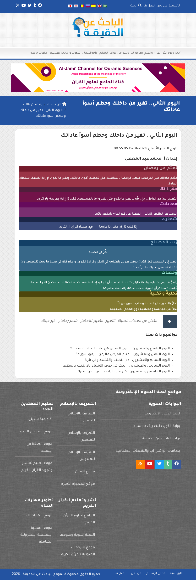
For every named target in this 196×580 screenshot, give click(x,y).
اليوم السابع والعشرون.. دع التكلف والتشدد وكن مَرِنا (127, 360)
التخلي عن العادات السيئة (137, 321)
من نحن (162, 6)
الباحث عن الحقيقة (37, 574)
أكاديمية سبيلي (40, 419)
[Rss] (17, 6)
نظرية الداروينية (133, 53)
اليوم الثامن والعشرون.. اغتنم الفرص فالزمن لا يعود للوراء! (123, 355)
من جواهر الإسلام (110, 53)
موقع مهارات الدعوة (36, 516)
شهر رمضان (67, 321)
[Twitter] (29, 6)
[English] (99, 6)
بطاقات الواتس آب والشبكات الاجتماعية (147, 451)
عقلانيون (54, 53)
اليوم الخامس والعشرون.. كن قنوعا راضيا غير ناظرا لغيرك (123, 372)
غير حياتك (47, 321)
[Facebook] (39, 6)
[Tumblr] (35, 6)
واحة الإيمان (90, 53)
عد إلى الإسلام (155, 573)
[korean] (76, 6)
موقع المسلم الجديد (35, 432)
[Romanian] (82, 6)
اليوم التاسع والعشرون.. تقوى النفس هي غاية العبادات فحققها (119, 349)
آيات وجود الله (171, 53)
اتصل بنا (149, 6)
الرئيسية (174, 6)
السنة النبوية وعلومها (77, 535)
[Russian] (88, 6)
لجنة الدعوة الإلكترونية (162, 414)
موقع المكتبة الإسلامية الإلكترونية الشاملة (36, 535)
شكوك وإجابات (71, 53)
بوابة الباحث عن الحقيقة (161, 439)
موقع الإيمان (85, 472)
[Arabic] (105, 6)
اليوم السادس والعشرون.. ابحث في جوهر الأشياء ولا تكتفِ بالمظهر (116, 366)
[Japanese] (70, 6)
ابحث (134, 6)
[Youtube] (23, 6)
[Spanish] (93, 6)
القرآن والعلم (152, 53)
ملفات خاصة (39, 53)
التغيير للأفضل (91, 321)
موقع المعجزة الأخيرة (78, 484)
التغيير (110, 321)
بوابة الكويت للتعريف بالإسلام (156, 426)
